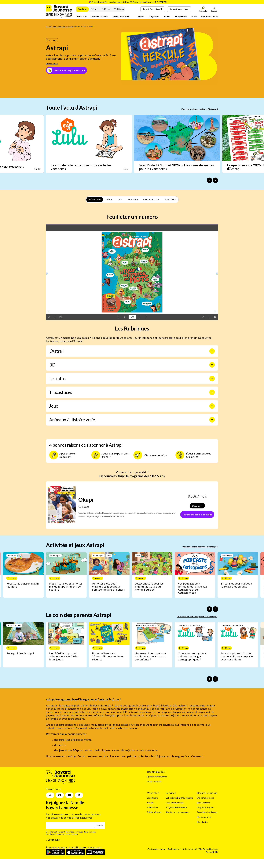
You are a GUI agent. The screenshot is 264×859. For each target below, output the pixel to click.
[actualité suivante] (215, 180)
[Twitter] (79, 795)
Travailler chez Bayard (207, 812)
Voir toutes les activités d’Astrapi (199, 546)
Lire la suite (52, 63)
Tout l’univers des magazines (63, 26)
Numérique (181, 16)
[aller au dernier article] (209, 609)
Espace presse (203, 802)
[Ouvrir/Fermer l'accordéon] (212, 351)
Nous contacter (154, 781)
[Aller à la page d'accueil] (59, 16)
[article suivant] (215, 609)
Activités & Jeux (121, 16)
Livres (167, 16)
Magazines (154, 16)
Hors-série (133, 199)
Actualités (81, 16)
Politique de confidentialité (181, 849)
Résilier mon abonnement (177, 812)
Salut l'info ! (170, 199)
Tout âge (82, 9)
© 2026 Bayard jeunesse (206, 849)
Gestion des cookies (156, 849)
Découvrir (197, 505)
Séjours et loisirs (209, 16)
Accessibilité (212, 851)
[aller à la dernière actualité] (209, 180)
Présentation (95, 199)
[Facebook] (60, 795)
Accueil (48, 26)
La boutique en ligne (179, 9)
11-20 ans (119, 9)
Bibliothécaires (154, 812)
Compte (214, 11)
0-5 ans (94, 9)
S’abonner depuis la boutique (197, 514)
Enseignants (152, 797)
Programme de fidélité (176, 807)
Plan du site (202, 822)
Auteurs (150, 802)
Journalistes (152, 807)
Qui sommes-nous (205, 797)
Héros (141, 16)
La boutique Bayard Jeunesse (179, 797)
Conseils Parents (99, 16)
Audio (194, 16)
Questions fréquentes (157, 776)
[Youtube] (69, 795)
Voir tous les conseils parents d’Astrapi (197, 616)
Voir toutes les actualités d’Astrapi (199, 109)
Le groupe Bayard (205, 807)
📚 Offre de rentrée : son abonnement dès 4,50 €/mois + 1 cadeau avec (128, 2)
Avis (120, 199)
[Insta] (50, 795)
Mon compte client (174, 802)
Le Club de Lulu (151, 199)
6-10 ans (106, 9)
